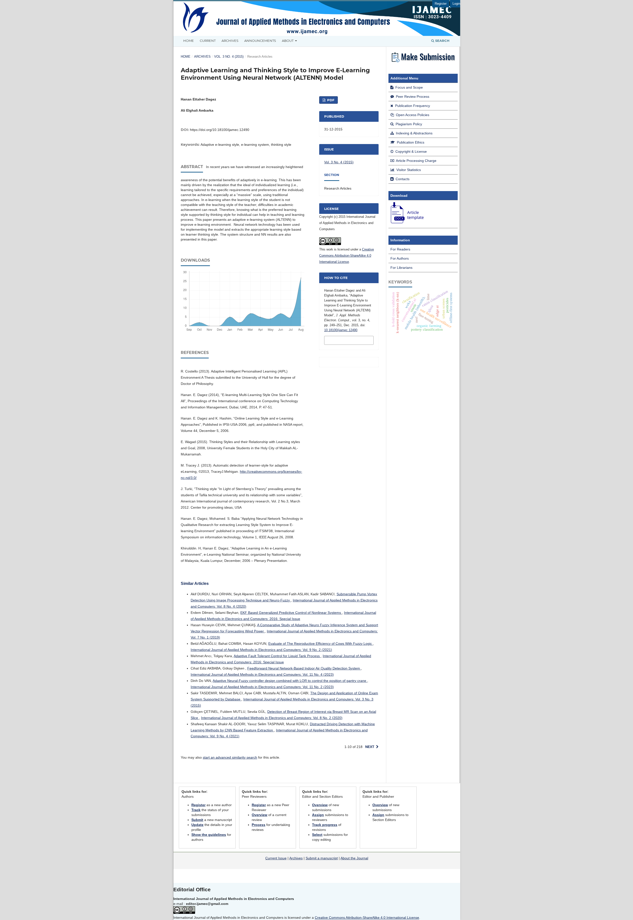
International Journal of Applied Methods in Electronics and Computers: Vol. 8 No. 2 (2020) (271, 718)
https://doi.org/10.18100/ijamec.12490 (219, 130)
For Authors (399, 258)
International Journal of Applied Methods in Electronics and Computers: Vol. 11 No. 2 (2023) (262, 687)
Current (208, 41)
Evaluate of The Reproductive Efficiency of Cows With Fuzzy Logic (320, 644)
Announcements (260, 41)
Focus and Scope (408, 87)
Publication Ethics (410, 142)
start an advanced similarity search (230, 757)
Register (441, 3)
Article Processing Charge (415, 161)
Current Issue (276, 858)
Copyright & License (410, 151)
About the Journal (354, 858)
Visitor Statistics (408, 170)
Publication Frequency (412, 106)
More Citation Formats (341, 340)
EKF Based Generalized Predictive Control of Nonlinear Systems (291, 613)
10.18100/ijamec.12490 (340, 330)
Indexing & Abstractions (413, 133)
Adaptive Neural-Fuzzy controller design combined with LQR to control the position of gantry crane (290, 681)
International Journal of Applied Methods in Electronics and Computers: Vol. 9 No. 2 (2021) (261, 650)
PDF (330, 100)
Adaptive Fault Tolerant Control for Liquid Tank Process (277, 656)
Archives (230, 41)
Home (188, 41)
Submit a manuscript (322, 858)
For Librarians (401, 268)
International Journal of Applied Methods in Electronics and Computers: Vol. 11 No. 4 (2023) (262, 674)
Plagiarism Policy (408, 124)
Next (369, 747)
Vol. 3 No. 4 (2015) (229, 56)
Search (442, 41)
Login (456, 3)
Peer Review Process (412, 97)
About (288, 41)
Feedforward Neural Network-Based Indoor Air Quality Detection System (304, 668)
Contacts (402, 179)
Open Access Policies (412, 115)
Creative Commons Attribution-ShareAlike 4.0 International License (346, 256)
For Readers (400, 249)
